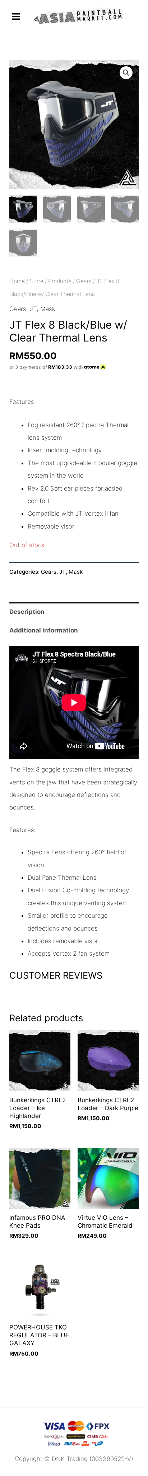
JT (33, 308)
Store (36, 281)
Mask (47, 308)
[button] (126, 72)
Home (17, 281)
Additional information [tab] (43, 630)
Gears (84, 281)
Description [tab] (27, 611)
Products (59, 281)
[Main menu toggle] (16, 16)
